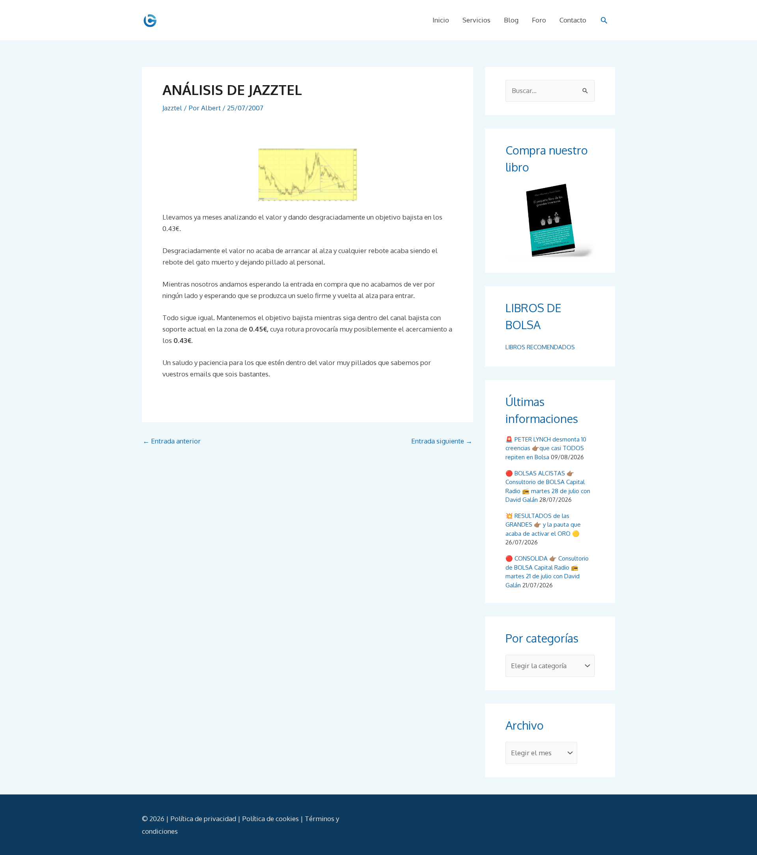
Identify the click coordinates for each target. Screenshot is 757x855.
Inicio (441, 20)
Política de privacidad (203, 818)
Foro (539, 20)
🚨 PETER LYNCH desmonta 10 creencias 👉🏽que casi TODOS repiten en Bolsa (545, 448)
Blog (511, 20)
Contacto (572, 20)
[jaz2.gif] (307, 174)
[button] (604, 20)
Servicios (476, 20)
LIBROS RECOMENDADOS (540, 347)
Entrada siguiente (441, 441)
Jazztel (172, 108)
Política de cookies (270, 818)
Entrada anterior (172, 441)
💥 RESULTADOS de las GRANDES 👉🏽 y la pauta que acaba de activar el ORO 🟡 (543, 524)
